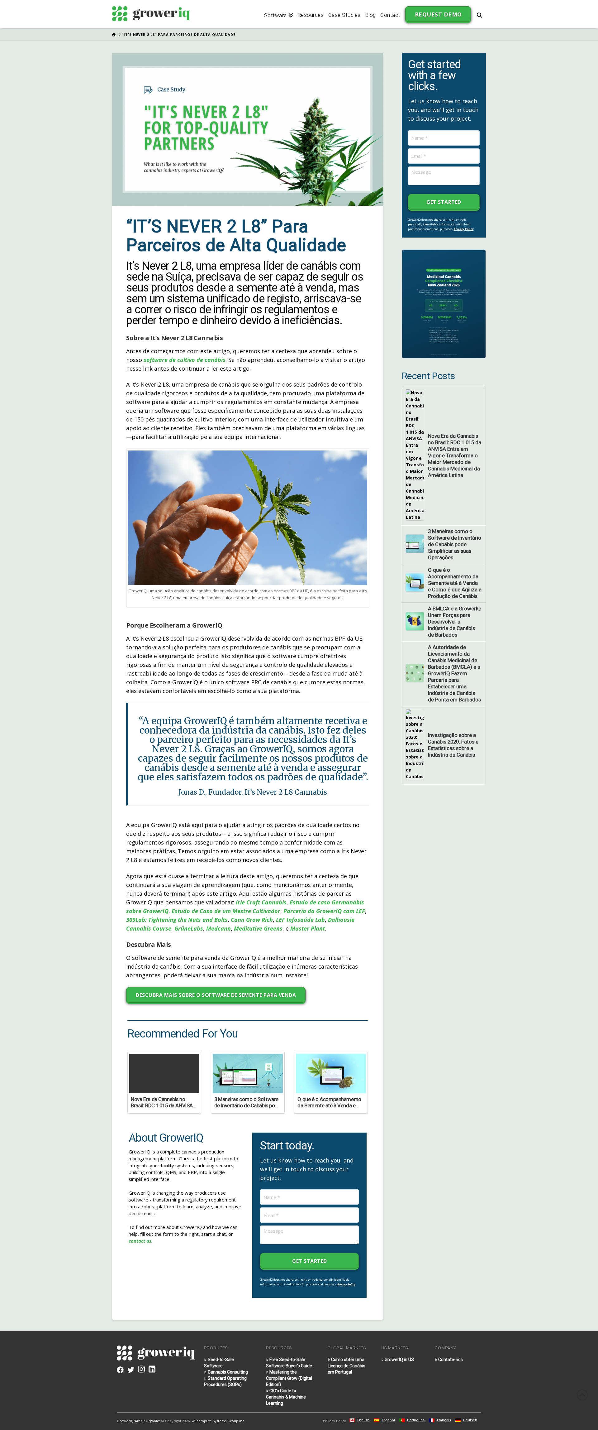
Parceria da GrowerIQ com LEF (324, 911)
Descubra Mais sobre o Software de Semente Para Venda (216, 995)
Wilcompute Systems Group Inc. (218, 1420)
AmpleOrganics (147, 1420)
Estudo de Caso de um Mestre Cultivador (226, 911)
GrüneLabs (188, 928)
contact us (140, 1241)
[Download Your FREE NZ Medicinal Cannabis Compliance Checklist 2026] (444, 303)
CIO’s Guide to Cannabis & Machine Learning (286, 1397)
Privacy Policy (346, 1284)
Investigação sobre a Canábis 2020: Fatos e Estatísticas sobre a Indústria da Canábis (453, 745)
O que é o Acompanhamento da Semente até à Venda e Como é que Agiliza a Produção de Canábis (455, 583)
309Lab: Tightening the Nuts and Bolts (177, 919)
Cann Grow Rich (252, 919)
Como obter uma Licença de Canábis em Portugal (346, 1366)
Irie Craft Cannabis (261, 902)
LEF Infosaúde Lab (300, 919)
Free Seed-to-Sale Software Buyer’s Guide (289, 1362)
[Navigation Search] (479, 14)
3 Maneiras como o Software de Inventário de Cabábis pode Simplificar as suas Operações (454, 544)
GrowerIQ (125, 1420)
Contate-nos (450, 1359)
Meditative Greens (258, 928)
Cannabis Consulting (228, 1372)
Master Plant (307, 928)
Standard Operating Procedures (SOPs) (225, 1381)
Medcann (218, 928)
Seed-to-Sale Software (219, 1362)
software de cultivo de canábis (184, 360)
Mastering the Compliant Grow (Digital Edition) (289, 1378)
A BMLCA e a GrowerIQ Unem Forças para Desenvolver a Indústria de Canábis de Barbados (454, 621)
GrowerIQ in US (399, 1359)
